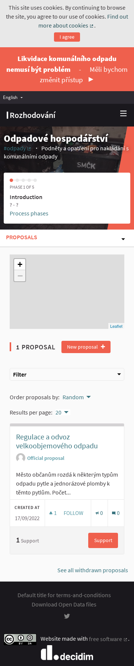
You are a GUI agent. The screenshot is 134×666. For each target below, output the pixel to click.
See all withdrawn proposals (92, 570)
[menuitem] (14, 97)
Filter (19, 374)
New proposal (83, 346)
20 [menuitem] (58, 412)
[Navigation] (123, 114)
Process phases (29, 213)
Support (106, 540)
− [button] (20, 275)
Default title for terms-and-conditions (64, 595)
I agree (67, 36)
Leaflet (116, 326)
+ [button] (19, 264)
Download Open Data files (64, 604)
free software (108, 639)
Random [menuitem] (73, 397)
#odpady (18, 148)
